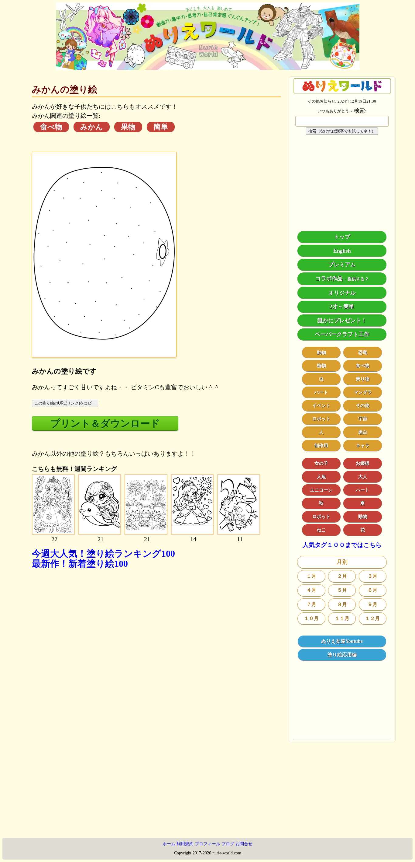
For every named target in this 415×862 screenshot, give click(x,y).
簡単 (160, 127)
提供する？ (358, 279)
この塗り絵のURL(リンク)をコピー (65, 403)
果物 (128, 127)
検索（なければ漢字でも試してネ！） (342, 131)
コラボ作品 (329, 278)
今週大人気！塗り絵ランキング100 (103, 553)
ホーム (169, 844)
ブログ (227, 844)
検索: (360, 110)
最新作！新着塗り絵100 (80, 564)
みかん (91, 127)
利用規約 (185, 844)
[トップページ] (207, 68)
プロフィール (207, 844)
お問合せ (243, 844)
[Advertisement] (156, 644)
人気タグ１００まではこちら (342, 545)
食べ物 (51, 127)
